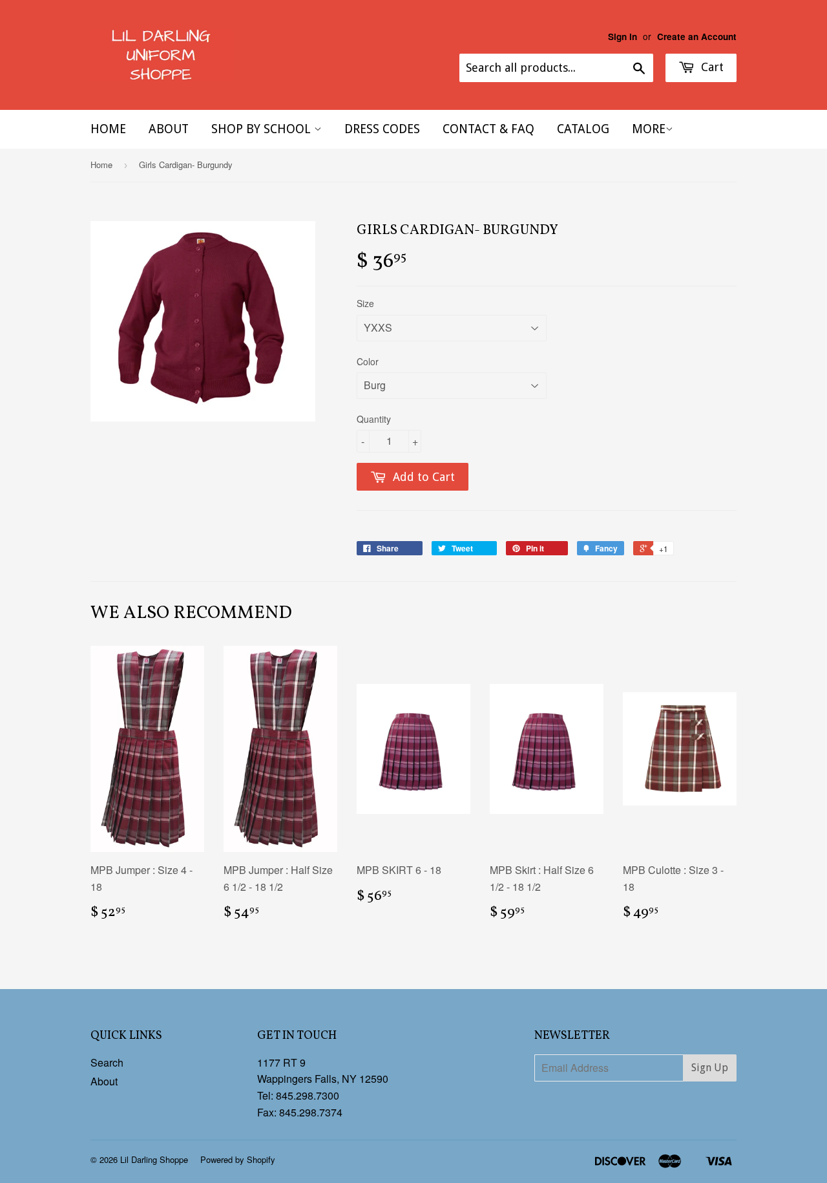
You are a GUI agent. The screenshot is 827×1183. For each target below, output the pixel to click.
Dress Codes (382, 129)
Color (368, 361)
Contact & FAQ (488, 129)
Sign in (622, 36)
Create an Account (697, 36)
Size (365, 303)
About (169, 129)
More (648, 129)
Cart (711, 67)
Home (108, 129)
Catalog (583, 129)
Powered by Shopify (237, 1159)
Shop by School (262, 129)
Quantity (374, 418)
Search (106, 1062)
